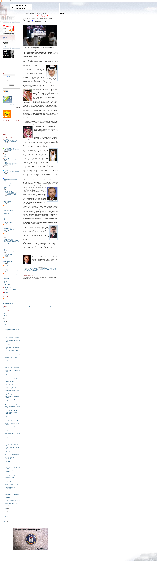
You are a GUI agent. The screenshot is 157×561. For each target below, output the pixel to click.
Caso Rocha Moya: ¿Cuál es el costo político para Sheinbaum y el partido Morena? (11, 145)
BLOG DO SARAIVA (8, 224)
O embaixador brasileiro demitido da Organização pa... (11, 413)
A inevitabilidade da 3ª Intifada (10, 383)
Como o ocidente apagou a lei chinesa (11, 498)
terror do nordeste (7, 286)
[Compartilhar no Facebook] (43, 267)
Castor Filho (5, 37)
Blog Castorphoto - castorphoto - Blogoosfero (10, 282)
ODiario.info (6, 187)
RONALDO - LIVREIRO (8, 191)
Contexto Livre (7, 209)
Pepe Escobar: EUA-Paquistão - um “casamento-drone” (10, 365)
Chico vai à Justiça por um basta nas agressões (11, 225)
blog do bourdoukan (7, 228)
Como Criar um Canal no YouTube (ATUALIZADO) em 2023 (9, 185)
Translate (10, 76)
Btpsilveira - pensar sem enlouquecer (10, 236)
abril (6, 513)
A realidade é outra (8, 465)
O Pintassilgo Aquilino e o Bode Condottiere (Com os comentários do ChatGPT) (10, 164)
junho (6, 510)
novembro (7, 326)
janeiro (6, 518)
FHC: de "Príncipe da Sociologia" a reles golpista (11, 274)
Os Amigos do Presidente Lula (9, 158)
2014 (5, 321)
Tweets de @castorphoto (7, 21)
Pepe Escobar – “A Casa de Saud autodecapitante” (10, 388)
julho (6, 508)
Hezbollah (51, 268)
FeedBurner (14, 86)
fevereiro (6, 516)
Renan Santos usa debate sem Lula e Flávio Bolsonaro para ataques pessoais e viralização (10, 141)
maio (6, 511)
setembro (6, 505)
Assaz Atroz (6, 162)
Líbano (26, 269)
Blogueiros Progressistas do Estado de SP (11, 289)
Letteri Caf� (6, 280)
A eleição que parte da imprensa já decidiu (10, 159)
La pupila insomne (7, 178)
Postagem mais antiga (54, 306)
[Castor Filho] (3, 38)
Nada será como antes (7, 258)
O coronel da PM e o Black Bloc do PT (11, 350)
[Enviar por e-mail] (40, 267)
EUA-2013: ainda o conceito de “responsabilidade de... (10, 458)
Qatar (47, 269)
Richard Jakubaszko (7, 287)
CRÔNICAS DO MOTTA (8, 257)
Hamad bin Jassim (45, 268)
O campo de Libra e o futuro (9, 381)
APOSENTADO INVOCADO (9, 239)
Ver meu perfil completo (8, 303)
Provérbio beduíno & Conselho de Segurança (12, 410)
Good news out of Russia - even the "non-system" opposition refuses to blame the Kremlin (11, 267)
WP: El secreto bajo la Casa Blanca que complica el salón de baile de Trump (11, 150)
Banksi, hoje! (7, 393)
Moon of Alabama (7, 166)
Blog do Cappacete (7, 269)
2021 (5, 315)
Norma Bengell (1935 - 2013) (10, 429)
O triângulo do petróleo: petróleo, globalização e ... (10, 488)
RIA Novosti (6, 144)
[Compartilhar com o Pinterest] (44, 267)
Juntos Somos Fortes (7, 201)
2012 (5, 520)
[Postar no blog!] (41, 267)
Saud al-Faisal (29, 270)
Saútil (5, 249)
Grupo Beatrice (7, 205)
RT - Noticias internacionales (9, 148)
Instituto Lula (6, 170)
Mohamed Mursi (42, 269)
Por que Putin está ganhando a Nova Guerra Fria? (11, 270)
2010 (5, 523)
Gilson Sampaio (7, 218)
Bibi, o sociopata (8, 490)
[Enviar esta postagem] (38, 267)
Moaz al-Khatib (36, 269)
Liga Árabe (30, 269)
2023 (5, 312)
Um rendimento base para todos (10, 475)
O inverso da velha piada (9, 346)
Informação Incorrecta (8, 222)
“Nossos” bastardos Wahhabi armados (11, 404)
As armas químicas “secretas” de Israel (11, 503)
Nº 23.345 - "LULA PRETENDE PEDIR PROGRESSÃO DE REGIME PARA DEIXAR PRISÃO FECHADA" (11, 215)
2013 (5, 323)
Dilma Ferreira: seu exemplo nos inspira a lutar (11, 198)
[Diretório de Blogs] (7, 117)
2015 (5, 320)
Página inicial (40, 306)
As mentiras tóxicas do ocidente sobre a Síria (12, 409)
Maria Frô (6, 276)
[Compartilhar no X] (42, 267)
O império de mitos (7, 255)
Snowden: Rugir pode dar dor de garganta (12, 494)
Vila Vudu (35, 270)
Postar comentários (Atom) (29, 308)
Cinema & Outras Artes (8, 233)
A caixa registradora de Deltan (8, 210)
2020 (5, 316)
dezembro (7, 324)
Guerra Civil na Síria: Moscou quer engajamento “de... (10, 482)
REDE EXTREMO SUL (8, 261)
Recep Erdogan (51, 269)
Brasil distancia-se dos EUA (9, 394)
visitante (4, 122)
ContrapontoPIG (7, 213)
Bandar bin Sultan (38, 268)
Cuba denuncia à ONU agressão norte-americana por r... (11, 402)
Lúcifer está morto (7, 202)
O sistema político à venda (8, 234)
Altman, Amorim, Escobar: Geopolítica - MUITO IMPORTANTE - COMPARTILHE (11, 206)
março (6, 514)
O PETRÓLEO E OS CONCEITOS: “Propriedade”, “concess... (10, 418)
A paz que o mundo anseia (9, 477)
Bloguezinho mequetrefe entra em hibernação (10, 219)
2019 (5, 318)
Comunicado (6, 262)
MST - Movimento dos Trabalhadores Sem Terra (11, 197)
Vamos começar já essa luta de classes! (11, 357)
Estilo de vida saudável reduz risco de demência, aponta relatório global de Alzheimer (11, 251)
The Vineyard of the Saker (8, 175)
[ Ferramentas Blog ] (7, 183)
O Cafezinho (6, 139)
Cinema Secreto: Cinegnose (9, 153)
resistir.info (6, 292)
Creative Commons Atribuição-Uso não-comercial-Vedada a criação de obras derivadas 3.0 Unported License (11, 46)
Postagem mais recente (26, 306)
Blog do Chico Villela (8, 254)
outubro (6, 327)
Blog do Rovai (6, 290)
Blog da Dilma (6, 278)
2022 (5, 313)
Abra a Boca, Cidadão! (8, 273)
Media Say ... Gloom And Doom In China (10, 167)
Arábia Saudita (31, 268)
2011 (5, 521)
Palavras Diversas (7, 284)
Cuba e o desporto (7, 188)
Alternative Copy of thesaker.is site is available (11, 175)
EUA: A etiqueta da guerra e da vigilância (12, 452)
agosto (6, 506)
